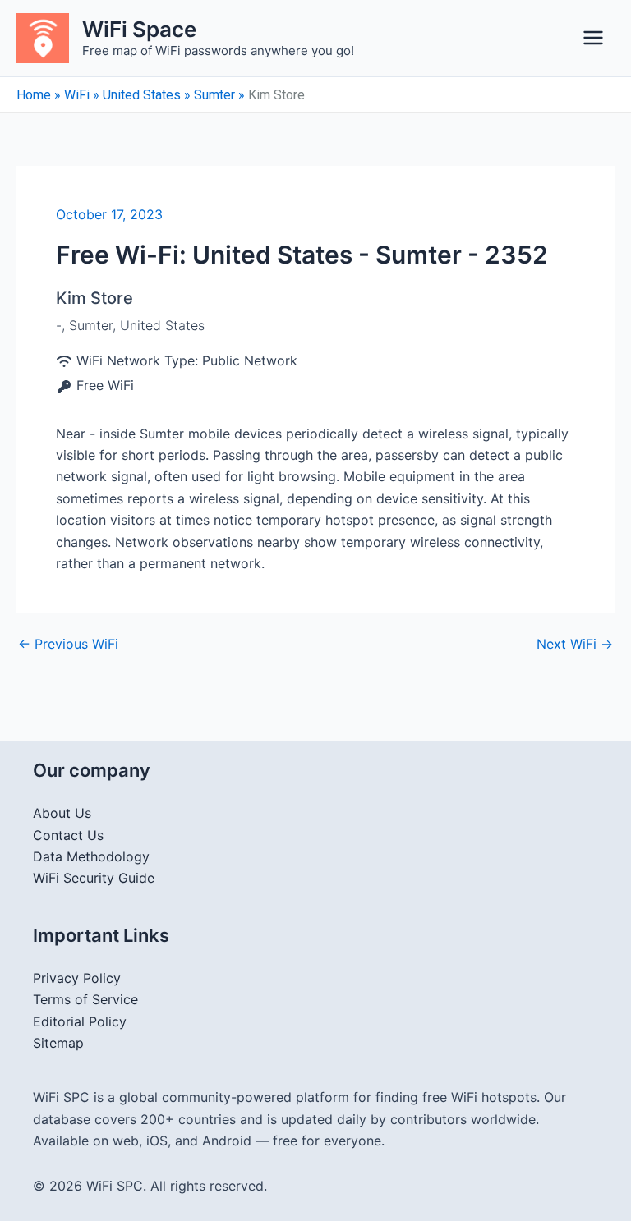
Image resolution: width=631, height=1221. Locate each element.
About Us (62, 813)
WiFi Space (139, 29)
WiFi (77, 95)
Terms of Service (85, 999)
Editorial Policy (80, 1021)
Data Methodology (91, 856)
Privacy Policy (77, 978)
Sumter (214, 95)
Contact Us (68, 835)
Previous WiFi (68, 643)
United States (142, 95)
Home (33, 95)
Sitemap (58, 1043)
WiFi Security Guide (93, 878)
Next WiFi (575, 643)
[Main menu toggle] (593, 37)
